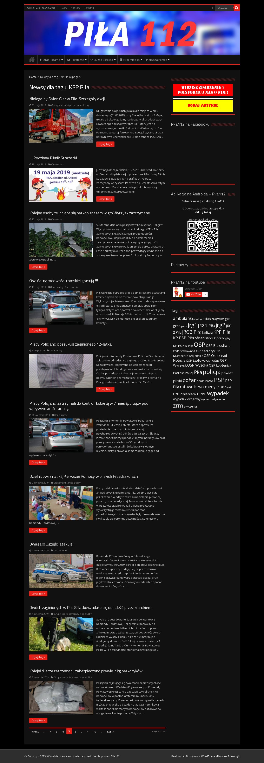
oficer (199, 337)
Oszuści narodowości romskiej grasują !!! (63, 280)
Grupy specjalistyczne (63, 105)
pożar (189, 379)
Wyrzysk (205, 399)
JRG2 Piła (192, 332)
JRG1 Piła (206, 325)
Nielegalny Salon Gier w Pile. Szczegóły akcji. (67, 99)
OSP (199, 344)
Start (64, 7)
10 (94, 731)
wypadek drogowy (186, 399)
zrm (178, 405)
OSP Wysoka (197, 365)
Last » (110, 731)
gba (227, 319)
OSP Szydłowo (196, 360)
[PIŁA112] (132, 33)
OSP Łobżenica (220, 365)
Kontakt (75, 7)
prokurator (205, 381)
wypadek (218, 393)
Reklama (89, 7)
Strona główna (31, 59)
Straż (228, 387)
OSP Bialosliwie (218, 345)
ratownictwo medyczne (202, 386)
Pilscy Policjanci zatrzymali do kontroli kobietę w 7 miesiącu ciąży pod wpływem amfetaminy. (88, 406)
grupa (184, 326)
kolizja (207, 332)
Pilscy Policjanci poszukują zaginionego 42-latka (70, 344)
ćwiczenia (190, 406)
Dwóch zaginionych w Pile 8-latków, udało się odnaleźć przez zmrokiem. (90, 607)
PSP (219, 380)
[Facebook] (212, 8)
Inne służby (83, 105)
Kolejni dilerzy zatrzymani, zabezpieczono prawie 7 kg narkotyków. (86, 671)
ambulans (182, 318)
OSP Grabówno (183, 351)
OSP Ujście (212, 360)
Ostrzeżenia (71, 287)
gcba (176, 326)
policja (212, 372)
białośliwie (198, 318)
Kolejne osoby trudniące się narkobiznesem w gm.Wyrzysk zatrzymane (89, 213)
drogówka (218, 319)
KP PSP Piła (183, 337)
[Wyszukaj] (237, 8)
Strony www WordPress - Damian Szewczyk (212, 756)
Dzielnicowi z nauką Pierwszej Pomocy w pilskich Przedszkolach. (84, 476)
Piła (198, 372)
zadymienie (217, 399)
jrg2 (220, 325)
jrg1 (192, 324)
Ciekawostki (57, 164)
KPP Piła (222, 332)
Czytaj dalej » (105, 144)
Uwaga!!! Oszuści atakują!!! (52, 544)
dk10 (208, 319)
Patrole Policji (183, 373)
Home (33, 77)
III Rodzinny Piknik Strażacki (53, 158)
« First (35, 731)
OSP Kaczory (204, 351)
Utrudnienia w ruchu (189, 394)
